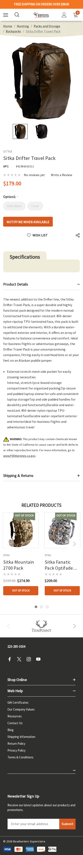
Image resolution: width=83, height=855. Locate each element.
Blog (10, 730)
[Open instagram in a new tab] (30, 659)
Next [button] (74, 544)
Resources (14, 716)
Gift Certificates (18, 702)
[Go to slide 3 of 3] (47, 607)
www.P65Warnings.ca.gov (19, 456)
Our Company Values (21, 709)
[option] (41, 626)
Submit (67, 824)
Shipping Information (21, 737)
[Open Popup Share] (78, 235)
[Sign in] (64, 14)
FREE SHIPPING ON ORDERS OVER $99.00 (41, 4)
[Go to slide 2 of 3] (41, 607)
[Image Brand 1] (41, 626)
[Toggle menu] (5, 14)
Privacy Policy (16, 750)
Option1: (10, 197)
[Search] (16, 14)
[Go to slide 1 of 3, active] (36, 607)
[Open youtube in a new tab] (39, 659)
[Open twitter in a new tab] (20, 659)
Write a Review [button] (61, 175)
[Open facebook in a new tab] (10, 659)
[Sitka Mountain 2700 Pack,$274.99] (21, 530)
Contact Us (15, 723)
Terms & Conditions (20, 757)
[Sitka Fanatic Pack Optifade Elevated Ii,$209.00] (62, 530)
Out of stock (21, 590)
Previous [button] (8, 544)
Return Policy (16, 743)
